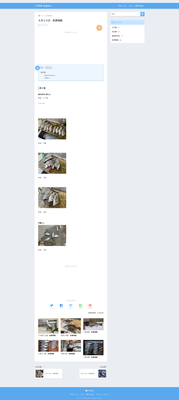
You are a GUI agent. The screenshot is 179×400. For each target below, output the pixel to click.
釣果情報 (100, 313)
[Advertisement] (70, 48)
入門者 (115, 27)
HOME (91, 390)
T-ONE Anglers (43, 5)
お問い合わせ (139, 6)
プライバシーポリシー (103, 394)
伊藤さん (47, 78)
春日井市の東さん (50, 75)
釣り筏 (43, 72)
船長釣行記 (117, 36)
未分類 (115, 32)
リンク (131, 6)
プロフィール (122, 6)
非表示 (48, 68)
